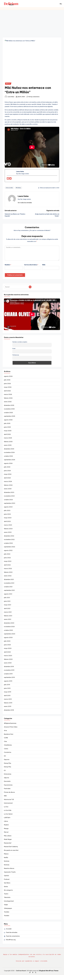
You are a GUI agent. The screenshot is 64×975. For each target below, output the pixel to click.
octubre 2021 (8, 587)
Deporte (6, 759)
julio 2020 (7, 641)
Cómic (6, 749)
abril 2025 (7, 434)
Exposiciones (8, 785)
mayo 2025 (7, 431)
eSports (6, 778)
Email (13, 348)
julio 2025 (7, 423)
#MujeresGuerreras (10, 723)
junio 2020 (7, 645)
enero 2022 (7, 576)
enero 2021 (7, 619)
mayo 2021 (7, 605)
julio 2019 (7, 684)
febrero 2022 (8, 572)
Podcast (6, 879)
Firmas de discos (9, 792)
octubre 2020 (8, 630)
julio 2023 (7, 510)
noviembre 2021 (9, 583)
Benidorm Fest (8, 734)
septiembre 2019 (9, 677)
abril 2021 (7, 608)
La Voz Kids (7, 810)
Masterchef (7, 843)
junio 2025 (7, 427)
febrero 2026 (8, 398)
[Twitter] (10, 179)
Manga (6, 828)
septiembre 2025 (9, 416)
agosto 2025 (8, 420)
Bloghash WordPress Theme (48, 970)
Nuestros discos (9, 868)
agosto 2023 (8, 507)
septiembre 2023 (9, 503)
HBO (5, 796)
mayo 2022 (7, 561)
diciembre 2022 (9, 536)
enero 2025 (7, 445)
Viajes (6, 904)
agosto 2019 (8, 681)
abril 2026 (7, 391)
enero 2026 (7, 401)
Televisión (7, 897)
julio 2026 (7, 380)
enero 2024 (7, 489)
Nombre (8, 265)
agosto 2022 (8, 550)
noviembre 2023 (9, 496)
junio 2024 (7, 470)
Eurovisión (7, 781)
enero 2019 (7, 706)
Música (8, 83)
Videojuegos (8, 908)
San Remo (7, 883)
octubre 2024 (8, 456)
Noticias (6, 861)
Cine (5, 741)
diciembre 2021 (9, 579)
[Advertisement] (32, 22)
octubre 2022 (8, 543)
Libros (6, 821)
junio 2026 (7, 383)
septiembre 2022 (9, 547)
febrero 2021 (8, 616)
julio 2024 (7, 467)
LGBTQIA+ (7, 817)
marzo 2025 (8, 438)
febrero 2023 (8, 529)
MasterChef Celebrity (11, 846)
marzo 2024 (8, 481)
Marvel (6, 832)
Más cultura (7, 836)
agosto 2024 (8, 463)
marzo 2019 (8, 699)
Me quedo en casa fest (11, 850)
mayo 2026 (7, 387)
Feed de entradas (11, 932)
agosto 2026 (8, 376)
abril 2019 (7, 695)
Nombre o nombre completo (19, 342)
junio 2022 (7, 558)
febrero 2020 (8, 659)
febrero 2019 (8, 703)
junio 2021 (7, 601)
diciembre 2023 (9, 492)
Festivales (7, 788)
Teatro (6, 894)
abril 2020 (7, 652)
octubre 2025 (8, 412)
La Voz (6, 807)
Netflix (6, 857)
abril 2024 (7, 478)
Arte (5, 730)
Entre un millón (9, 187)
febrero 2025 (8, 441)
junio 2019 (7, 688)
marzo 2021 (8, 612)
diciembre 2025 (9, 405)
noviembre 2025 (9, 409)
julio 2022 (7, 554)
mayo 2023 (7, 518)
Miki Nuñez (18, 187)
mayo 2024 (7, 474)
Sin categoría (8, 890)
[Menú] (61, 3)
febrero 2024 (8, 485)
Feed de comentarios (13, 936)
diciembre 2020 (9, 623)
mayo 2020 (7, 648)
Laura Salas (23, 196)
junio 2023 (7, 514)
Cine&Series (8, 745)
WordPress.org (11, 940)
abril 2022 (7, 565)
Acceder (9, 929)
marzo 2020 (8, 655)
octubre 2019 (8, 674)
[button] (25, 202)
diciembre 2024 (9, 449)
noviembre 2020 (9, 626)
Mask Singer (8, 839)
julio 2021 (7, 597)
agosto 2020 (8, 637)
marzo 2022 (8, 568)
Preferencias (15, 355)
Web (43, 265)
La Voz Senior (8, 814)
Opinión (6, 875)
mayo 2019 (7, 692)
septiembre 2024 (9, 460)
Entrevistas (7, 774)
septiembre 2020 (9, 634)
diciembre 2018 (9, 710)
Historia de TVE (9, 799)
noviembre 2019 (9, 670)
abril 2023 (7, 521)
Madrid (6, 825)
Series (6, 886)
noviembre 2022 (9, 539)
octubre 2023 (8, 499)
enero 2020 (8, 663)
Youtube (6, 912)
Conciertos (7, 752)
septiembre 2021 (9, 590)
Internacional (8, 803)
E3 (5, 770)
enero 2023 (7, 532)
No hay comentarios (34, 96)
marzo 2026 (8, 394)
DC (5, 756)
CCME (6, 738)
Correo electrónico (31, 265)
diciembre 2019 (9, 666)
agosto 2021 (8, 594)
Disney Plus (7, 763)
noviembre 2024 (9, 452)
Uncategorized (9, 901)
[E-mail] (8, 179)
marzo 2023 (8, 525)
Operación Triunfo (10, 872)
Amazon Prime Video (10, 727)
